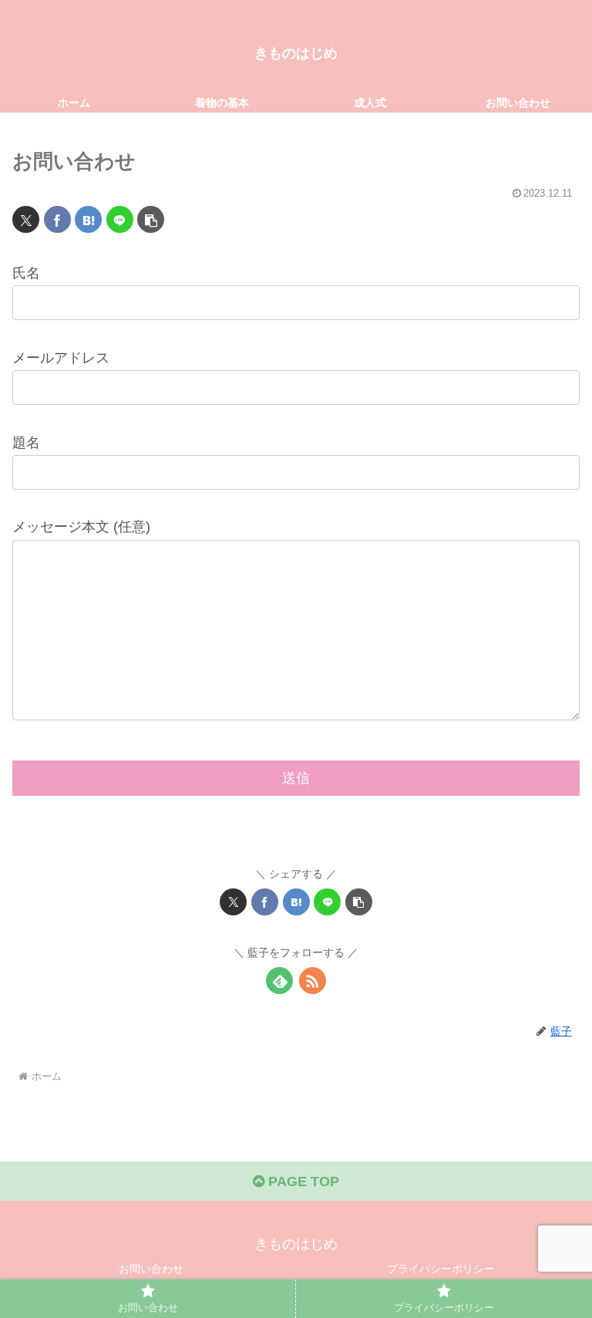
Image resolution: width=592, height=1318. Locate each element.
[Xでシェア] (25, 219)
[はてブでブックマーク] (88, 219)
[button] (150, 219)
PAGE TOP (301, 1181)
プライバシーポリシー (441, 1268)
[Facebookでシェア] (57, 219)
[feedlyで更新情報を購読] (279, 980)
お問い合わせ (151, 1268)
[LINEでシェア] (119, 219)
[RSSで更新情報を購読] (312, 980)
